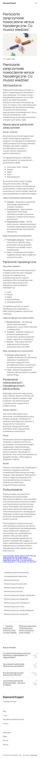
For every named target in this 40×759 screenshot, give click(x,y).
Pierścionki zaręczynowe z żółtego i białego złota (19, 610)
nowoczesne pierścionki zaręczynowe (15, 576)
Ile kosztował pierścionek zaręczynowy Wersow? (13, 674)
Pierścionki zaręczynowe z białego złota (16, 599)
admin (9, 59)
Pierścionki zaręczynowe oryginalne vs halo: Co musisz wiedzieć (10, 629)
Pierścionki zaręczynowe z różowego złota (17, 603)
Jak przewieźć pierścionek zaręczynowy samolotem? (13, 665)
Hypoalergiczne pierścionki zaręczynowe (16, 572)
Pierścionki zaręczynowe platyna (14, 588)
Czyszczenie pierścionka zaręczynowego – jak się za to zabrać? (14, 683)
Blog (13, 59)
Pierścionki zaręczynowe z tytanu (14, 606)
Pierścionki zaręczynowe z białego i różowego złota (19, 595)
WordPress (34, 755)
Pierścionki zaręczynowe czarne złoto (15, 584)
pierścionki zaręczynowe (11, 580)
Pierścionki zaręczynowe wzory (13, 591)
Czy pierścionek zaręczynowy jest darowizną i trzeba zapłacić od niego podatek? (17, 655)
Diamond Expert (9, 3)
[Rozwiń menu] (36, 3)
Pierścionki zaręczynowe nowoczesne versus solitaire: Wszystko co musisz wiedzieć (27, 629)
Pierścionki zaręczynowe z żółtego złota (16, 614)
